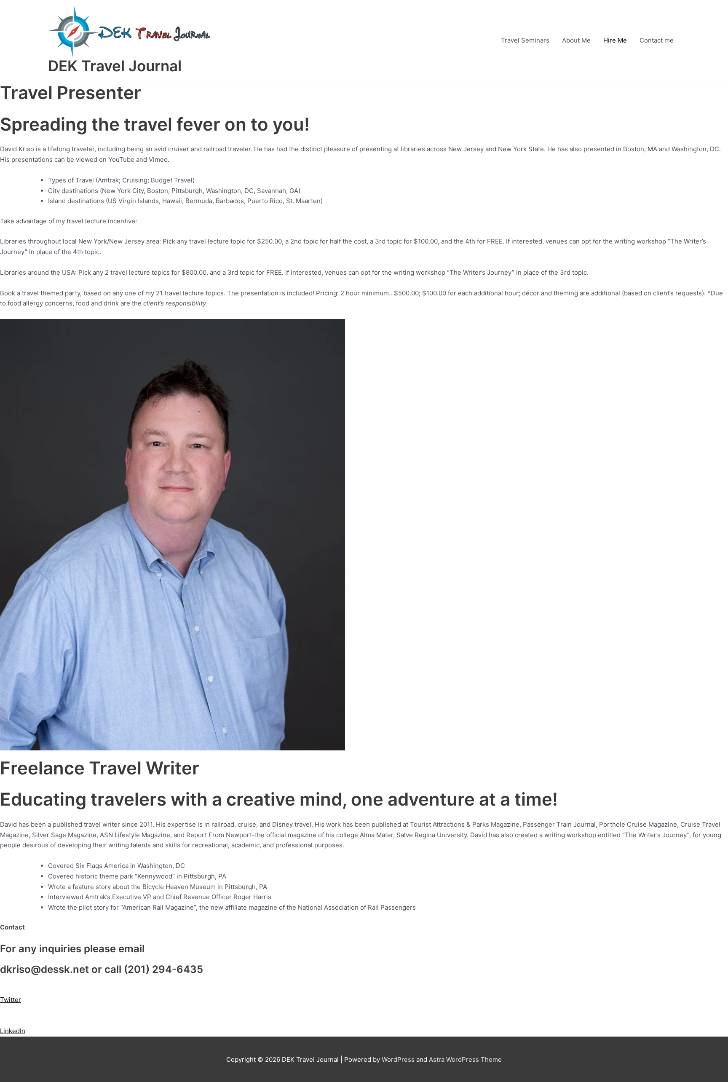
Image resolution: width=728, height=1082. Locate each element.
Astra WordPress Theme (465, 1059)
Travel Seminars (525, 40)
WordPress (398, 1059)
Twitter (10, 1000)
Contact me (657, 40)
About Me (576, 40)
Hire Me (615, 40)
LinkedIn (12, 1031)
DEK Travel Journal (115, 66)
